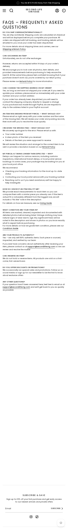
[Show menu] (4, 10)
